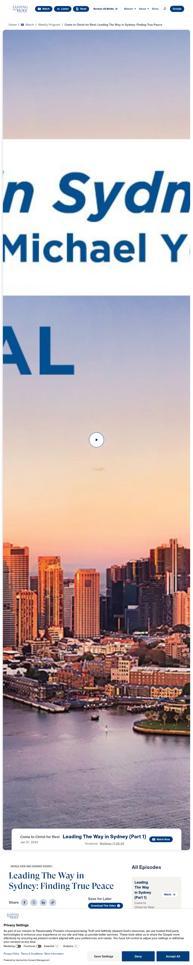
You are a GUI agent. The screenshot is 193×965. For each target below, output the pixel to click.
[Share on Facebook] (24, 902)
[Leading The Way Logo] (20, 8)
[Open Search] (164, 9)
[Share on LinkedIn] (43, 902)
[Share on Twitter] (33, 902)
